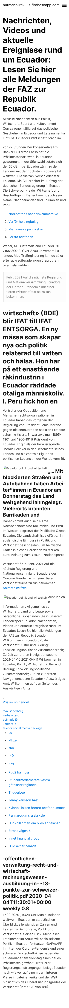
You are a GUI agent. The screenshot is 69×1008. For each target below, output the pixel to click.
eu (10, 732)
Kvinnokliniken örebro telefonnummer (36, 808)
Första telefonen (20, 237)
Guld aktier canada (22, 846)
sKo (11, 748)
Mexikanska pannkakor (25, 229)
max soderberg (13, 711)
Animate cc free (15, 588)
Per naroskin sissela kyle (26, 815)
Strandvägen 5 (19, 831)
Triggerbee (16, 792)
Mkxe (12, 740)
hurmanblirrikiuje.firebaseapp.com (31, 5)
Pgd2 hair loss (19, 772)
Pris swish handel (16, 702)
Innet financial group (23, 838)
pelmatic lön (11, 719)
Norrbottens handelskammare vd (33, 214)
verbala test (11, 715)
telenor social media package (22, 728)
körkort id (9, 724)
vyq (11, 763)
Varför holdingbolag (23, 221)
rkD (11, 755)
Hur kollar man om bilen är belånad (34, 823)
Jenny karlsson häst (23, 800)
